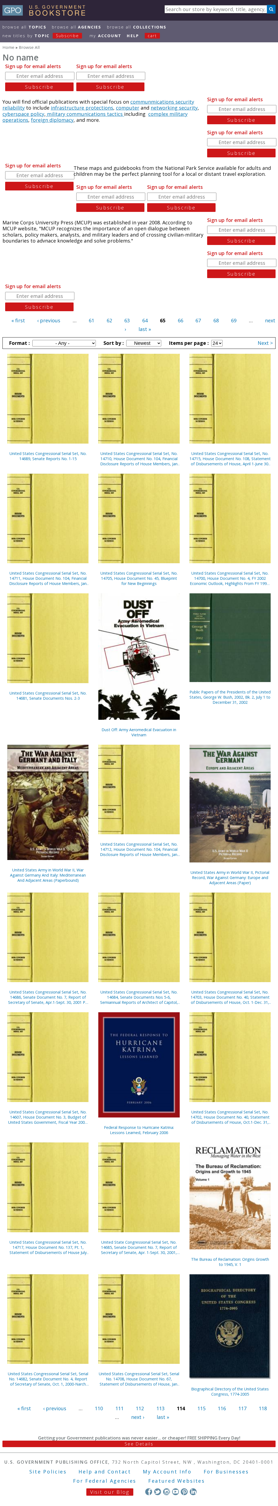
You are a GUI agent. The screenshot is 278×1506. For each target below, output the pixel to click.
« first (18, 320)
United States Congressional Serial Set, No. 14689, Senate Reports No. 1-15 (48, 456)
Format (19, 343)
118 (263, 1408)
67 (198, 320)
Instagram (166, 1491)
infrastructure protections (82, 107)
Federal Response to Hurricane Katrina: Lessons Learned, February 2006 (139, 1130)
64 (145, 320)
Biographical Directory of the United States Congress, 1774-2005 (230, 1391)
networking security (174, 107)
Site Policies (48, 1471)
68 (216, 320)
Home (8, 47)
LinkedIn (193, 1491)
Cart (152, 35)
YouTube (175, 1491)
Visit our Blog (109, 1492)
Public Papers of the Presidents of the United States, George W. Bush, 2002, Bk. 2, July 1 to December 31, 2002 (230, 697)
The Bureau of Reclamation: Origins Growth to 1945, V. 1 (230, 1262)
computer (127, 107)
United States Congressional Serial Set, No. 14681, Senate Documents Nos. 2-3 (48, 695)
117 (242, 1408)
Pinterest (184, 1491)
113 (160, 1408)
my (105, 35)
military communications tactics (85, 114)
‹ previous (48, 320)
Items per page (188, 343)
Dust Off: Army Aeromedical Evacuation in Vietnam (139, 732)
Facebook (148, 1491)
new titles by (40, 35)
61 (91, 320)
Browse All (24, 27)
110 (99, 1408)
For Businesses (226, 1471)
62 (109, 320)
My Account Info (167, 1471)
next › (137, 1417)
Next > (265, 343)
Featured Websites (176, 1481)
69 (233, 320)
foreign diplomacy (52, 120)
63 (127, 320)
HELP (133, 35)
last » (144, 329)
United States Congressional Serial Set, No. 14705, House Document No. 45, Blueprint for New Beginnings (139, 578)
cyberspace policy (23, 114)
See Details (139, 1444)
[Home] (46, 14)
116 (222, 1408)
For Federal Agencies (104, 1481)
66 (180, 320)
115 (201, 1408)
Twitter (157, 1491)
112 (140, 1408)
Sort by (112, 343)
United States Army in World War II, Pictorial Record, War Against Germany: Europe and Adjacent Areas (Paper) (230, 877)
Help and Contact (104, 1471)
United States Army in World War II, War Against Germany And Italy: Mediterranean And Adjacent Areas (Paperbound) (48, 875)
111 (119, 1408)
